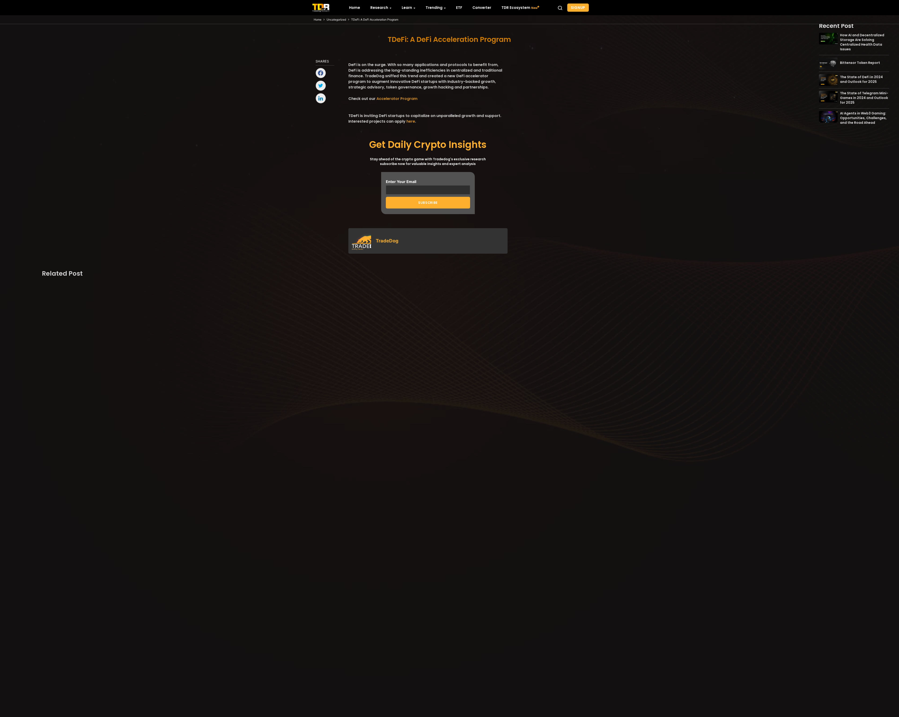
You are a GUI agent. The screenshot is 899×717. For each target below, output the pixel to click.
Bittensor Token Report (860, 62)
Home (317, 19)
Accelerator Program (396, 98)
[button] (560, 7)
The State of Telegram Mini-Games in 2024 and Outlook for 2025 (864, 98)
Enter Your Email (401, 181)
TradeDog (387, 241)
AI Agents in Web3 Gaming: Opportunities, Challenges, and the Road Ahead (863, 118)
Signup (578, 7)
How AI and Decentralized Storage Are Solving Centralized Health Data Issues (862, 42)
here (410, 121)
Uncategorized (336, 19)
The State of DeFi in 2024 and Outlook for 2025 (861, 79)
